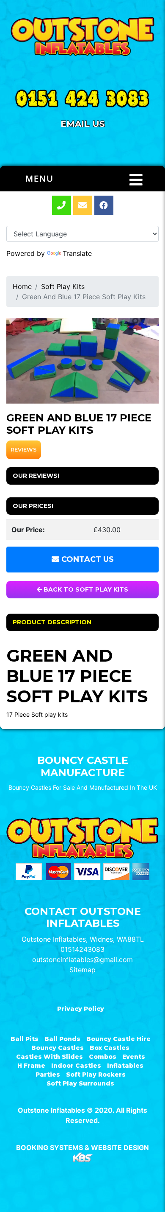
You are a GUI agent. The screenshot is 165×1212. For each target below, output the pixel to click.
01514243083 (82, 949)
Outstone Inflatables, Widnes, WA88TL (83, 939)
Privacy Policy (80, 1009)
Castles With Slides (49, 1056)
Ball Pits (24, 1039)
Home (22, 286)
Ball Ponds (62, 1039)
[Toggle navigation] (136, 180)
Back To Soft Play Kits (85, 589)
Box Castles (109, 1048)
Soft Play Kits (63, 286)
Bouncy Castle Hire (118, 1039)
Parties (48, 1074)
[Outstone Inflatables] (82, 36)
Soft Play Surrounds (80, 1083)
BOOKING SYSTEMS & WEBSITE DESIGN (82, 1147)
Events (133, 1056)
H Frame (31, 1065)
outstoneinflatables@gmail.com (82, 959)
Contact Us (86, 559)
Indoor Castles (76, 1065)
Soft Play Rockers (96, 1074)
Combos (102, 1056)
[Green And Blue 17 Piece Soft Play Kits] (82, 361)
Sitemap (82, 969)
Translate (77, 253)
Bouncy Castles (57, 1048)
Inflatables (125, 1065)
